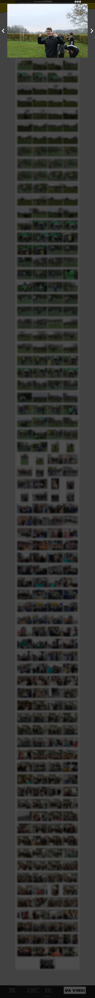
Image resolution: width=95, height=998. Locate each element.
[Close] (80, 2)
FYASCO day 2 (49, 1)
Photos (35, 1)
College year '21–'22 (42, 1)
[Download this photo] (76, 2)
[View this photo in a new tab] (78, 2)
